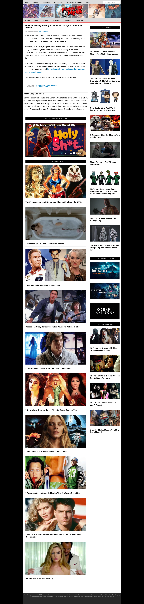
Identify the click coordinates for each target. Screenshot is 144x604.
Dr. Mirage (39, 87)
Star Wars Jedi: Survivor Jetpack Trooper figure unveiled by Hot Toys (104, 247)
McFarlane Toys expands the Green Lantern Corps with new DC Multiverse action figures (103, 191)
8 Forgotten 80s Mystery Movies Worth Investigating (48, 368)
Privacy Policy (86, 596)
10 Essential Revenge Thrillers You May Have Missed (103, 349)
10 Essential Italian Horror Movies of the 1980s (46, 451)
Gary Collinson (40, 85)
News (48, 85)
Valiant (45, 87)
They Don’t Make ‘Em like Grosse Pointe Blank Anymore (105, 377)
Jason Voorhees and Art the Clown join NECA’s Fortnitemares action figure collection (105, 81)
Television (54, 85)
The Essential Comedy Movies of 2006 (42, 285)
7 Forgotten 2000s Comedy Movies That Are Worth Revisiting (52, 493)
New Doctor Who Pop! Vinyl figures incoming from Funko (103, 109)
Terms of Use (76, 596)
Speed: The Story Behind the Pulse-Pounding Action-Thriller (52, 327)
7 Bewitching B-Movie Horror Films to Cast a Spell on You (51, 410)
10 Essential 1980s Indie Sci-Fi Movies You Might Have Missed (104, 53)
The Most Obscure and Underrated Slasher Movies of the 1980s (53, 202)
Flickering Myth (72, 11)
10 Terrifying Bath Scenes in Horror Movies (44, 244)
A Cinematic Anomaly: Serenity (39, 578)
